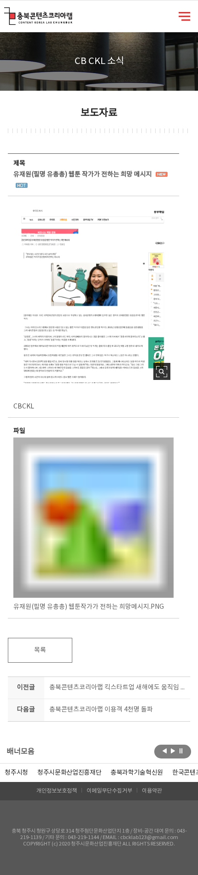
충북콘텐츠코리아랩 (6, 12)
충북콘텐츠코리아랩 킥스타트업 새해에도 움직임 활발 (117, 687)
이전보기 (164, 750)
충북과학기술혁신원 (137, 772)
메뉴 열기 (184, 16)
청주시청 (16, 772)
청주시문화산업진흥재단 (69, 772)
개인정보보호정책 (56, 791)
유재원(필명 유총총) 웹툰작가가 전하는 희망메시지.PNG (88, 607)
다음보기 (172, 750)
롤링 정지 (181, 750)
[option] (16, 773)
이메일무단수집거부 (109, 791)
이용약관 (152, 791)
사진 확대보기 (162, 371)
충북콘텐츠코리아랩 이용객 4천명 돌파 (101, 709)
